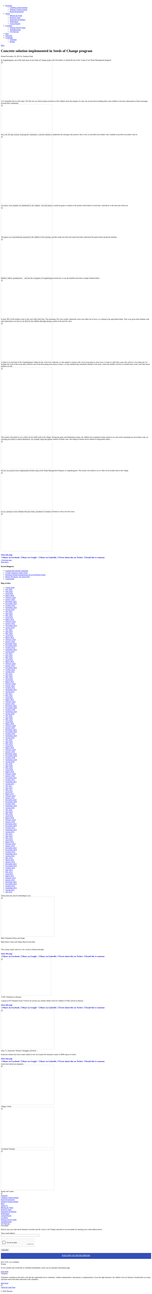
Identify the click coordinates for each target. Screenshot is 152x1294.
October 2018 (10, 758)
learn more (4, 1272)
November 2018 (11, 756)
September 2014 (11, 854)
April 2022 (9, 680)
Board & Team (15, 18)
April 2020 (9, 722)
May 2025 (9, 616)
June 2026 (9, 591)
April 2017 (9, 792)
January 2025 (10, 624)
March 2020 (9, 724)
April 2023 (9, 660)
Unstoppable (9, 579)
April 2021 (9, 698)
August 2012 (9, 890)
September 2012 (11, 888)
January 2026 (10, 600)
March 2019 (9, 748)
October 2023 (10, 648)
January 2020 (10, 728)
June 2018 (9, 766)
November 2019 (11, 732)
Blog (7, 34)
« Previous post (6, 560)
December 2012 (11, 882)
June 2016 (9, 812)
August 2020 (9, 714)
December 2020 (11, 706)
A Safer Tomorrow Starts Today (16, 573)
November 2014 (11, 850)
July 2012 (8, 892)
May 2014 (9, 858)
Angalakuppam (15, 30)
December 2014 (11, 848)
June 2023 (9, 656)
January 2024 (10, 642)
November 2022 (11, 668)
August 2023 (9, 652)
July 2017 (8, 786)
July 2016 (8, 810)
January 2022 (10, 686)
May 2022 (9, 678)
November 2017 (11, 778)
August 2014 (9, 856)
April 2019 (9, 746)
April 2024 (9, 636)
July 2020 (8, 716)
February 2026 (10, 598)
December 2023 (11, 644)
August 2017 (9, 784)
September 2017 (11, 782)
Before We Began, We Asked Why (17, 577)
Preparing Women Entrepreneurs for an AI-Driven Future (25, 575)
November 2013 (11, 866)
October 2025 (10, 606)
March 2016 (9, 818)
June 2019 (9, 742)
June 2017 (9, 788)
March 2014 (9, 860)
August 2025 (9, 610)
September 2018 (11, 760)
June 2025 (9, 614)
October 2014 (10, 852)
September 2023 (11, 650)
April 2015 (9, 840)
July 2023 (8, 654)
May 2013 (9, 872)
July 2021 (8, 694)
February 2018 (10, 774)
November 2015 (11, 826)
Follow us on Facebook (76, 1255)
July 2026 (8, 589)
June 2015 (9, 836)
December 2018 (11, 754)
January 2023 (10, 666)
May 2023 (9, 658)
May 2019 (9, 744)
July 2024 (8, 630)
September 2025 (11, 608)
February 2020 (10, 726)
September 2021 (11, 690)
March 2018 (9, 772)
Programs (8, 6)
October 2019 (10, 734)
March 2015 (9, 842)
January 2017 (10, 798)
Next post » (5, 562)
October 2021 (10, 688)
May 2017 (9, 790)
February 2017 (10, 796)
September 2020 (11, 712)
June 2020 (9, 718)
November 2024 (11, 626)
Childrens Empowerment (18, 8)
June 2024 (9, 632)
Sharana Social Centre (17, 28)
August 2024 (9, 628)
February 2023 (10, 664)
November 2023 (11, 646)
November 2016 (11, 802)
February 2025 (10, 622)
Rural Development (17, 12)
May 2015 (9, 838)
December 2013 (11, 864)
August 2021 (9, 692)
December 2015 (11, 824)
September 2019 (11, 736)
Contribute (9, 38)
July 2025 (8, 612)
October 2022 (10, 670)
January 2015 (10, 846)
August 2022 (9, 672)
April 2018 (9, 770)
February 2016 (10, 820)
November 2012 (11, 884)
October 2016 (10, 804)
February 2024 (10, 640)
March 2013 (9, 876)
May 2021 (9, 696)
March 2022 (9, 682)
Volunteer (13, 40)
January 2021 (10, 704)
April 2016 (9, 816)
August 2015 (9, 832)
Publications (14, 22)
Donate (12, 42)
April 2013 (9, 874)
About (7, 14)
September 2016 (11, 806)
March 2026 (9, 596)
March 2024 (9, 638)
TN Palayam (14, 32)
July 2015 (8, 834)
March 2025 (9, 620)
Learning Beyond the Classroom (16, 571)
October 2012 (10, 886)
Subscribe (8, 36)
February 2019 (10, 750)
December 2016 (11, 800)
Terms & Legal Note (8, 1287)
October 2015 (10, 828)
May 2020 (9, 720)
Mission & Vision (16, 16)
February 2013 (10, 878)
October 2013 (10, 868)
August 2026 (9, 587)
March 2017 (9, 794)
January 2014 (10, 862)
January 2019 (10, 752)
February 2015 (10, 844)
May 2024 (9, 634)
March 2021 (9, 700)
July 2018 (8, 764)
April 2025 (9, 618)
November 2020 (11, 708)
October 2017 (10, 780)
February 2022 (10, 684)
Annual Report (15, 24)
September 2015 (11, 830)
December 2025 (11, 602)
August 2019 (9, 738)
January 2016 (10, 822)
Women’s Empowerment (18, 10)
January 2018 (10, 776)
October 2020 (10, 710)
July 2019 (8, 740)
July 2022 (8, 674)
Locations (8, 26)
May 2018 (9, 768)
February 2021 (10, 702)
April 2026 (9, 594)
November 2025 (11, 604)
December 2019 (11, 730)
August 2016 (9, 808)
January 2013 (10, 880)
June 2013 (9, 870)
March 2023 (9, 662)
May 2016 (9, 814)
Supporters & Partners (17, 20)
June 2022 (9, 676)
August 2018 (9, 762)
